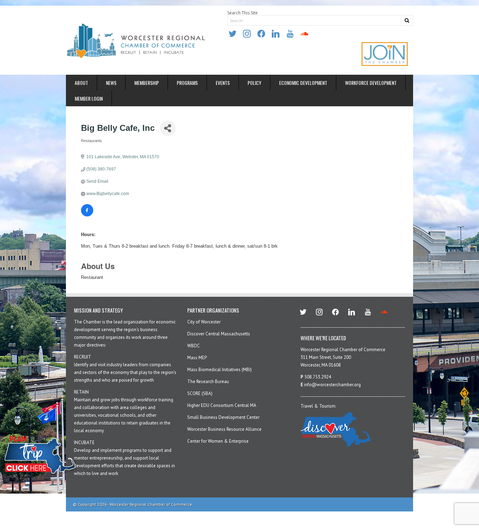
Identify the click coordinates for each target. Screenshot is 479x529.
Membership (146, 82)
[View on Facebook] (87, 215)
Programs (187, 82)
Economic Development (303, 82)
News (111, 82)
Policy (254, 82)
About (81, 82)
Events (223, 82)
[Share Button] (168, 128)
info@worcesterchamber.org (332, 385)
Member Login (89, 98)
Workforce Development (371, 82)
